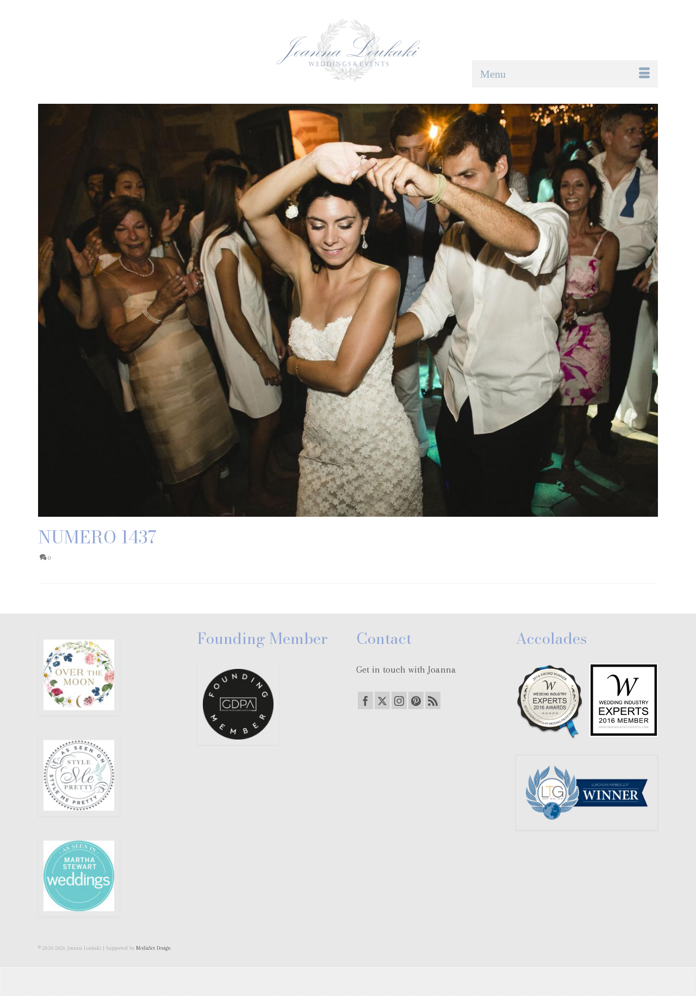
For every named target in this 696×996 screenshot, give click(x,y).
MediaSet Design (153, 948)
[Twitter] (382, 700)
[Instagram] (399, 700)
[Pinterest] (416, 700)
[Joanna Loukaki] (348, 50)
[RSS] (432, 700)
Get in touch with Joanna (406, 669)
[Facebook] (365, 700)
